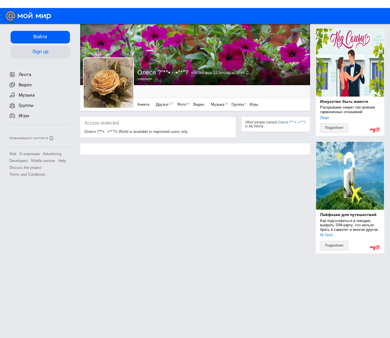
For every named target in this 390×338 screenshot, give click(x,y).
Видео (199, 104)
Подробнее (334, 128)
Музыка (218, 104)
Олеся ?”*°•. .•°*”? (292, 122)
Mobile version (43, 161)
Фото (182, 104)
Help (62, 161)
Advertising (52, 154)
